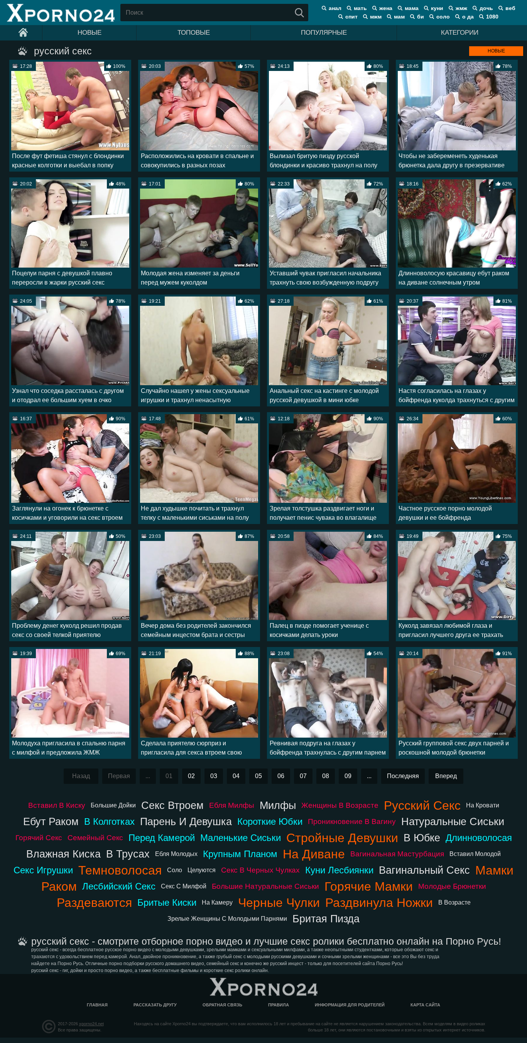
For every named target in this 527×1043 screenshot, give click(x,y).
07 (303, 776)
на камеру (217, 902)
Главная (97, 1005)
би (420, 16)
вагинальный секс (424, 870)
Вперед (446, 776)
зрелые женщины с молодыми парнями (227, 918)
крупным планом (240, 854)
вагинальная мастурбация (397, 854)
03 (213, 776)
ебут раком (51, 821)
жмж (461, 8)
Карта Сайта (425, 1005)
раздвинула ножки (379, 902)
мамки (494, 870)
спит (351, 16)
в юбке (422, 838)
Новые (89, 32)
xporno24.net (91, 1023)
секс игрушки (43, 870)
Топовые (193, 32)
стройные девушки (342, 838)
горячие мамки (368, 886)
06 (280, 776)
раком (59, 886)
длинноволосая (479, 837)
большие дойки (113, 805)
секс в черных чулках (260, 870)
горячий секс (38, 838)
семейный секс (95, 838)
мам (399, 16)
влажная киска (63, 854)
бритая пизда (326, 919)
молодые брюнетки (452, 886)
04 (236, 776)
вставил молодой (475, 854)
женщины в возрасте (339, 805)
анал (335, 8)
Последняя (403, 776)
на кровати (482, 805)
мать (360, 8)
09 (348, 776)
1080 (492, 16)
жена (385, 8)
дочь (486, 8)
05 (258, 776)
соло (443, 16)
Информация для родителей (350, 1005)
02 (191, 776)
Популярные (324, 32)
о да (468, 16)
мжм (376, 16)
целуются (201, 870)
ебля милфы (231, 805)
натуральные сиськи (452, 821)
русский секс (422, 805)
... (369, 776)
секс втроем (172, 805)
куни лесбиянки (339, 870)
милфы (278, 805)
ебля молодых (176, 854)
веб (510, 8)
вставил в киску (56, 805)
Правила (278, 1005)
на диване (314, 854)
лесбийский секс (118, 886)
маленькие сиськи (240, 837)
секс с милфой (183, 886)
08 (325, 776)
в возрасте (454, 902)
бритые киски (166, 902)
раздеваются (94, 902)
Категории (459, 32)
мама (412, 8)
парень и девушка (186, 821)
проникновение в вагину (352, 821)
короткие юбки (269, 821)
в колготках (109, 821)
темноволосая (120, 870)
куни (437, 8)
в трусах (128, 854)
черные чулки (279, 902)
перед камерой (161, 837)
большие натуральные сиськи (265, 886)
